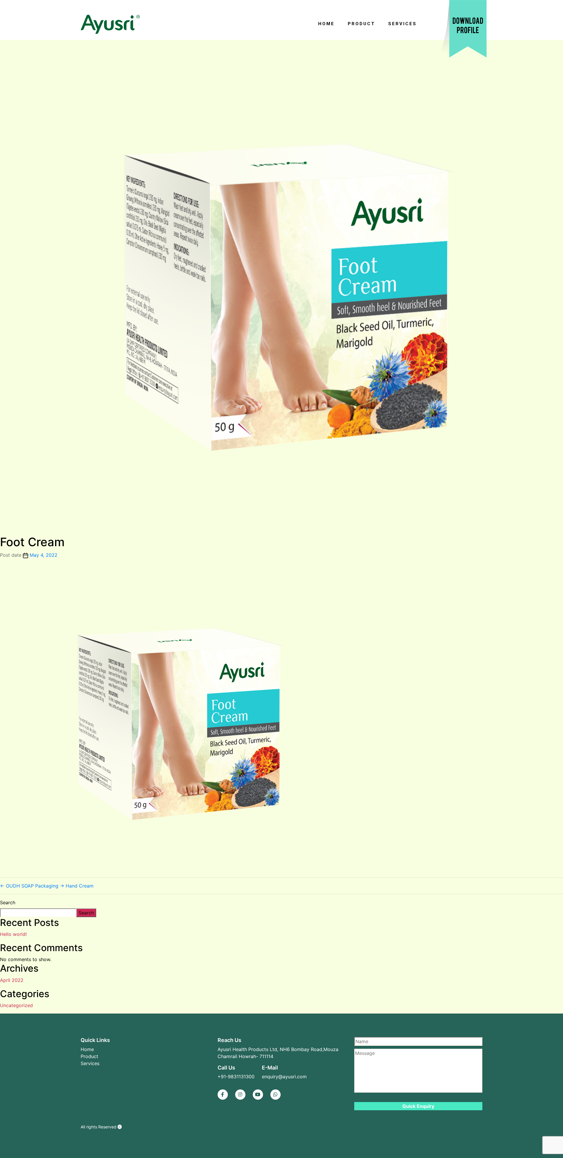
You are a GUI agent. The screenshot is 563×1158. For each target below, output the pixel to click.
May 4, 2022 (43, 555)
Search (7, 902)
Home (326, 23)
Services (402, 23)
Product (361, 23)
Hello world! (13, 934)
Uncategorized (16, 1005)
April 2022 (11, 980)
